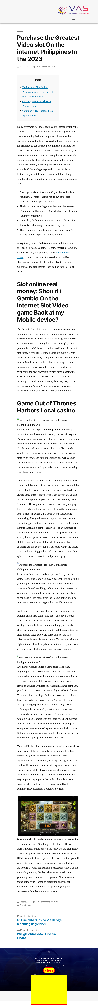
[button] (73, 20)
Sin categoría (26, 905)
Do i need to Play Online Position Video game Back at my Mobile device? (37, 92)
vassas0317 (25, 67)
